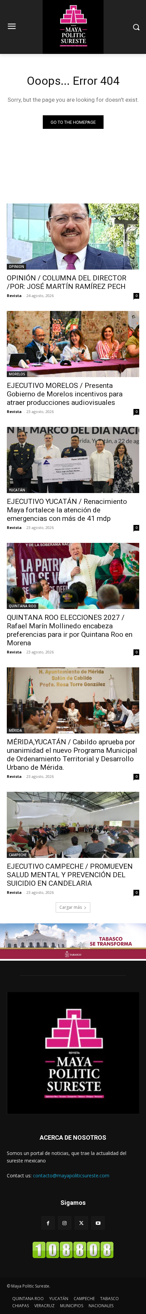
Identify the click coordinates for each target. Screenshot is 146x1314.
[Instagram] (64, 1223)
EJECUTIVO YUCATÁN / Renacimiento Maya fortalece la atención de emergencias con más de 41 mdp (67, 510)
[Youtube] (98, 1223)
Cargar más (70, 907)
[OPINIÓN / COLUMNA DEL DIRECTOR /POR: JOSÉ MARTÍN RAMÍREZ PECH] (73, 236)
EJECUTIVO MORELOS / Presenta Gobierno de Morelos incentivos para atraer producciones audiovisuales (65, 394)
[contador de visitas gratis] (73, 1256)
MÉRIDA (15, 730)
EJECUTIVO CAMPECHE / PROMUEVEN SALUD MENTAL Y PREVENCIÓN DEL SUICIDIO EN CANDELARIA (70, 874)
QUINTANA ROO (22, 606)
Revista (14, 295)
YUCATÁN (17, 490)
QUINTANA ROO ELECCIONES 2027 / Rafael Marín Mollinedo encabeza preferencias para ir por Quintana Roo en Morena (69, 630)
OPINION (16, 266)
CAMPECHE (17, 854)
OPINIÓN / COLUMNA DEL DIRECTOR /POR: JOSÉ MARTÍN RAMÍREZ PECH (66, 282)
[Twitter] (81, 1223)
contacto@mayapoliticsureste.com (71, 1175)
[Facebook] (48, 1223)
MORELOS (17, 374)
